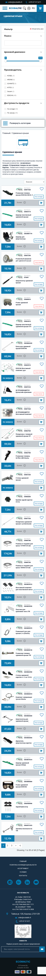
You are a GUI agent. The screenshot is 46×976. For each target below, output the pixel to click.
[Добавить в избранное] (41, 189)
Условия (23, 872)
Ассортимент (23, 868)
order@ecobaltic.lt (15, 2)
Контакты (23, 876)
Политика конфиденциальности (23, 865)
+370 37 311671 (35, 2)
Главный (6, 133)
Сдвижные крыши (20, 133)
